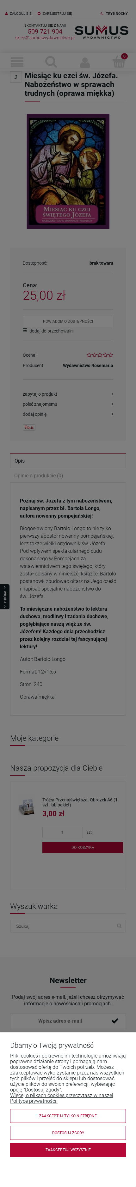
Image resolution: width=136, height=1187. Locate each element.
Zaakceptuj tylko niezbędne (68, 1116)
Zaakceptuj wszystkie (68, 1150)
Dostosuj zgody (68, 1133)
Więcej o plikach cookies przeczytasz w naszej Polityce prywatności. (61, 1098)
